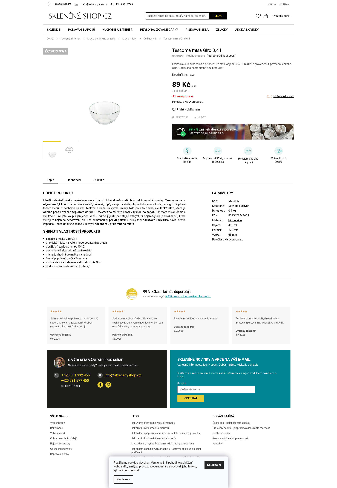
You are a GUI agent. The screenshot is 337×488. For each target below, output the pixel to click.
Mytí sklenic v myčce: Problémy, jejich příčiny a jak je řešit (162, 443)
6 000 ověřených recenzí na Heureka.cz (188, 296)
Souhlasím (214, 465)
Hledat (218, 16)
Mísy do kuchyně (238, 206)
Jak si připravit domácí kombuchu (150, 428)
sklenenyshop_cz (108, 385)
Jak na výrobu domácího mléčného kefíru (154, 438)
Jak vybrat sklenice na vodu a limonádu (153, 422)
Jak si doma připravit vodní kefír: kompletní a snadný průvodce (166, 433)
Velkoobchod (57, 433)
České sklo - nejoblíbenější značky (231, 422)
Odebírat (190, 398)
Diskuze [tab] (99, 180)
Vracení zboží (57, 422)
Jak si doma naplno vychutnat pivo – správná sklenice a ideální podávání (166, 450)
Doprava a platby (59, 454)
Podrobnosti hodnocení (220, 55)
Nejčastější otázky (60, 443)
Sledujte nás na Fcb (100, 385)
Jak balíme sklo (221, 433)
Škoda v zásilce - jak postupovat (230, 438)
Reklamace (56, 428)
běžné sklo (235, 220)
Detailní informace (183, 74)
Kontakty (218, 443)
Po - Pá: (122, 4)
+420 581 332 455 (75, 375)
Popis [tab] (50, 180)
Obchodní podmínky (61, 448)
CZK (270, 4)
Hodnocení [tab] (74, 180)
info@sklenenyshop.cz (123, 375)
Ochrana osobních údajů (63, 438)
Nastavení (123, 479)
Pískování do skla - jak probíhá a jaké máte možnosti (241, 428)
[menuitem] (53, 30)
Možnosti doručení (283, 96)
